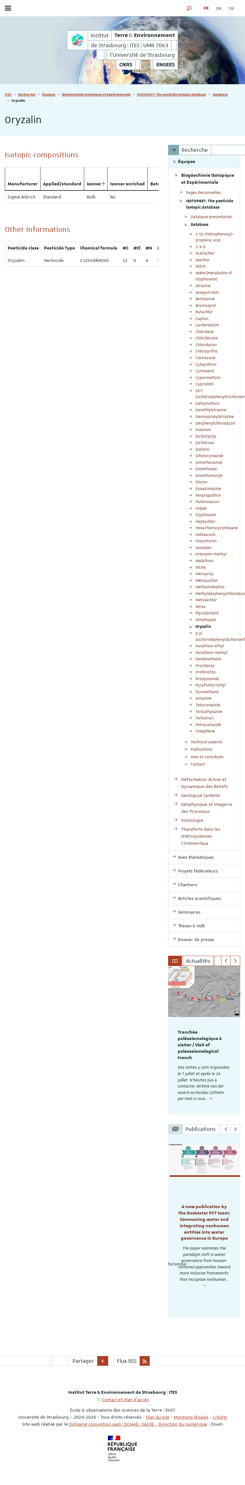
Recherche (26, 94)
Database (220, 94)
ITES (8, 94)
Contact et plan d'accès (125, 1399)
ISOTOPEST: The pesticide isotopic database (171, 94)
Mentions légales (191, 1417)
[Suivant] (235, 961)
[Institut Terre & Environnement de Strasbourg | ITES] (77, 40)
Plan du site (157, 1417)
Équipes (48, 94)
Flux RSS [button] (127, 1360)
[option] (204, 1040)
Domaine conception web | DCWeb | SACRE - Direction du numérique (138, 1424)
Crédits (220, 1417)
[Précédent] (226, 961)
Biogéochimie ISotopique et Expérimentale (96, 94)
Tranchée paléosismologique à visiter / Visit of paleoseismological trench (200, 1044)
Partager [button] (83, 1360)
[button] (189, 8)
